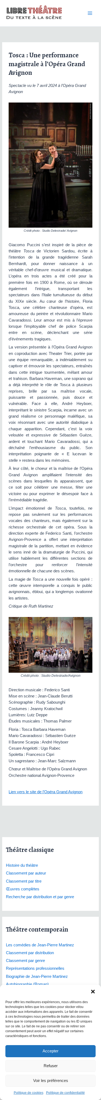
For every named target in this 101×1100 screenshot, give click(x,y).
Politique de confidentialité (65, 1093)
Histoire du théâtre (22, 865)
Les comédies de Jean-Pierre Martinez (40, 945)
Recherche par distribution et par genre (40, 897)
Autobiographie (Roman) (27, 984)
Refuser (51, 1065)
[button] (93, 991)
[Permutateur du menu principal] (90, 13)
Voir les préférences (50, 1080)
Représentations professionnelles (35, 968)
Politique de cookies (28, 1093)
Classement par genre (25, 960)
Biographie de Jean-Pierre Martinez (37, 976)
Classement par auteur (26, 873)
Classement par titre (23, 881)
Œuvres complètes (22, 889)
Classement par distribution (30, 953)
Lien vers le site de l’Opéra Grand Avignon (45, 792)
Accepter (50, 1051)
